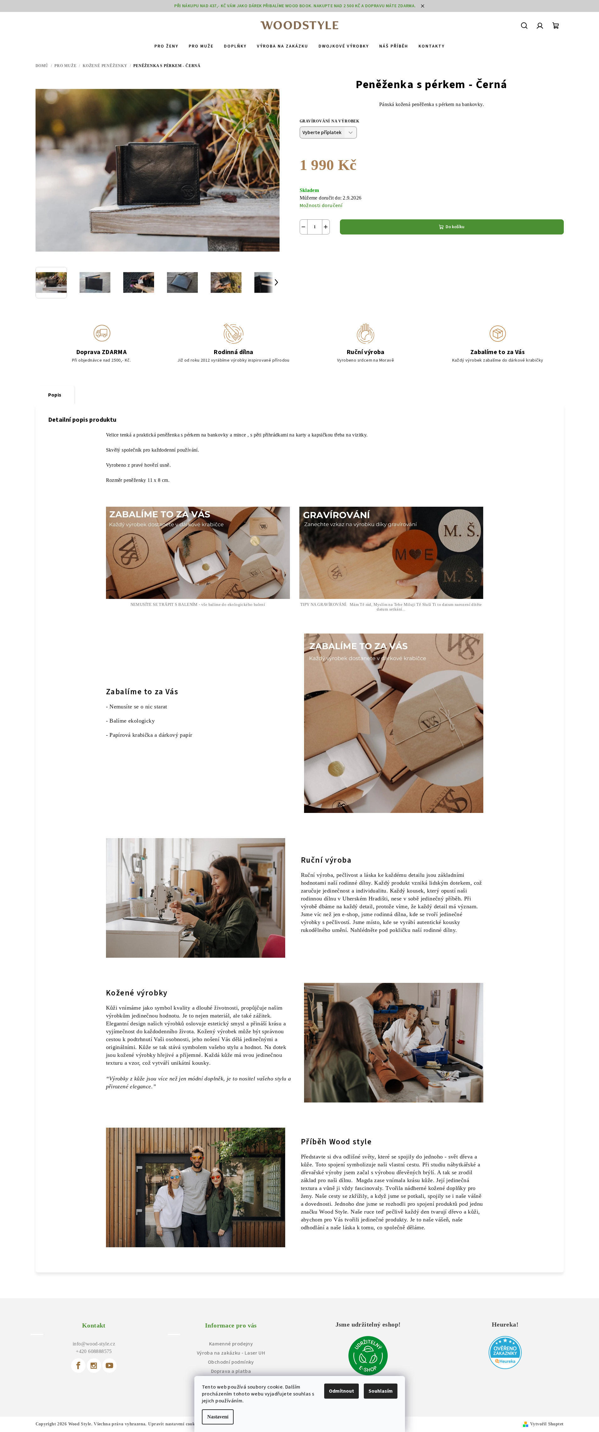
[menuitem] (166, 46)
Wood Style (333, 1212)
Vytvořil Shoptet (546, 1424)
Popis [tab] (55, 395)
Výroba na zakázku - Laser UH (231, 1353)
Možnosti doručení (321, 205)
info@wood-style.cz (94, 1343)
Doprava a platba (231, 1371)
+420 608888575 (94, 1351)
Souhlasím (381, 1391)
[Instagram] (94, 1365)
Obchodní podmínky (231, 1362)
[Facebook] (78, 1365)
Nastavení (217, 1416)
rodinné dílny (439, 930)
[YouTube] (109, 1365)
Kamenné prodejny (231, 1343)
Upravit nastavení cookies (174, 1424)
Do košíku (455, 227)
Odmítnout (341, 1391)
